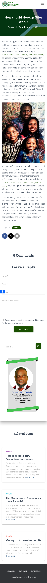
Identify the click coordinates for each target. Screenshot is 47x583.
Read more (29, 477)
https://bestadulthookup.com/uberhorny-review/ (23, 55)
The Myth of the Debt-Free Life (23, 540)
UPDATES (16, 227)
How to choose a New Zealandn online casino (19, 457)
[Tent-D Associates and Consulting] (11, 4)
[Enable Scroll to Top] (42, 578)
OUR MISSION (35, 571)
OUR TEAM (23, 571)
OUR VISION (11, 571)
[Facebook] (2, 291)
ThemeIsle (32, 577)
